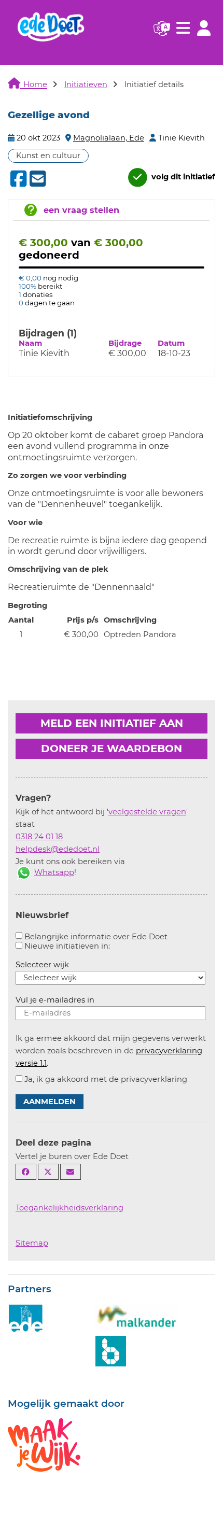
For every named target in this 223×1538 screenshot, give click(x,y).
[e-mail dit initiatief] (36, 179)
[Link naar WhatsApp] (24, 872)
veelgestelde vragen (147, 811)
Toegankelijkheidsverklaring (69, 1207)
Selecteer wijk (42, 964)
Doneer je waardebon (111, 748)
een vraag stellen (81, 210)
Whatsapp (54, 872)
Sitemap (32, 1243)
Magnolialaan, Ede (108, 138)
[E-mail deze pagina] (70, 1172)
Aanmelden (49, 1101)
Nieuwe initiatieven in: (67, 946)
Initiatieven (85, 84)
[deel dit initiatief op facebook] (17, 179)
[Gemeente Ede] (26, 1318)
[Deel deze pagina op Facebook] (26, 1172)
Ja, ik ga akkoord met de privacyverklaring (105, 1079)
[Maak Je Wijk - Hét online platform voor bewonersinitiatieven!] (44, 1444)
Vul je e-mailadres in (55, 1000)
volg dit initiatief (182, 176)
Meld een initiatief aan (111, 723)
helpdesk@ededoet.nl (58, 849)
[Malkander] (136, 1316)
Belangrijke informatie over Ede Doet (96, 936)
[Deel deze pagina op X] (48, 1172)
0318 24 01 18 (39, 836)
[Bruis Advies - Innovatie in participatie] (110, 1350)
